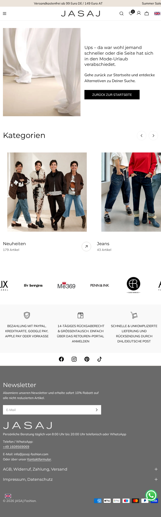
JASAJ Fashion (25, 501)
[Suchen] (121, 13)
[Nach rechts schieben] (153, 135)
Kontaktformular (39, 459)
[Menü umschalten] (4, 13)
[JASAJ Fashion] (24, 285)
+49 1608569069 (16, 447)
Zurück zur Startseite (112, 95)
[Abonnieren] (96, 410)
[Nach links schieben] (141, 135)
